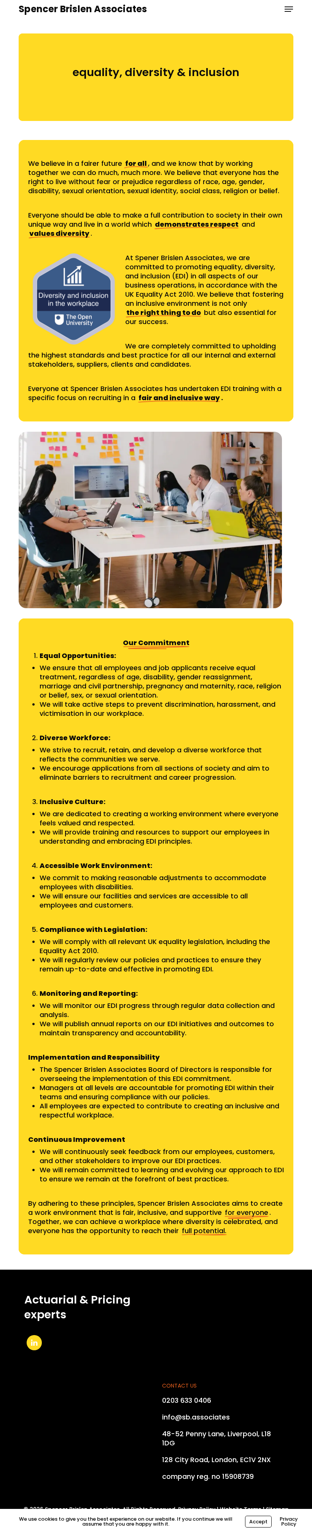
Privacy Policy (289, 1521)
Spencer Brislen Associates (83, 9)
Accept (258, 1521)
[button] (289, 9)
